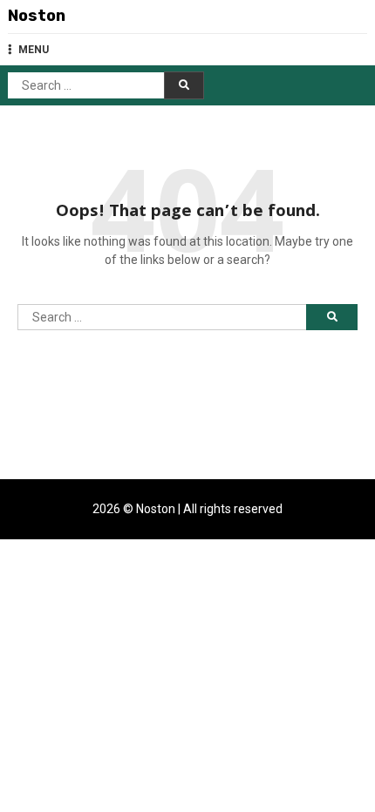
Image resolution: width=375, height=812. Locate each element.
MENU (33, 50)
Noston (36, 15)
